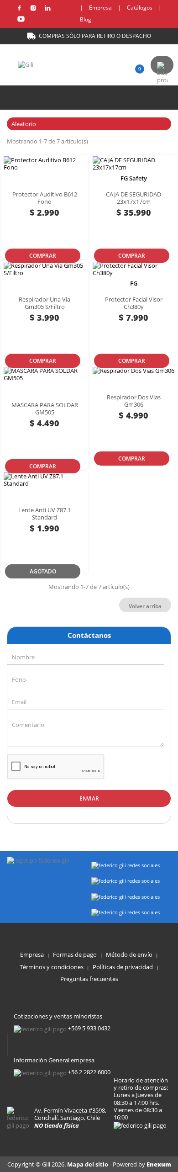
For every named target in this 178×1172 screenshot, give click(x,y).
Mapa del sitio (88, 1164)
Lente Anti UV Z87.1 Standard (44, 513)
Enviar (89, 798)
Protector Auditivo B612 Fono (44, 198)
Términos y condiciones (52, 967)
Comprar (42, 256)
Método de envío (129, 954)
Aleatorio (87, 124)
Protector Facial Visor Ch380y (133, 303)
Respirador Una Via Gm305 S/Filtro (44, 303)
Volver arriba (145, 606)
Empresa (100, 7)
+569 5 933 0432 (89, 1028)
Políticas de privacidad (123, 967)
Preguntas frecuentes (89, 979)
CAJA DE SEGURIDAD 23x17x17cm (133, 198)
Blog (85, 19)
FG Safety (133, 178)
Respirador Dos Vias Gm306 (134, 400)
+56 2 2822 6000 (89, 1072)
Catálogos (139, 7)
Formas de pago (75, 954)
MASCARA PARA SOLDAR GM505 (44, 408)
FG (133, 283)
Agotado (43, 571)
